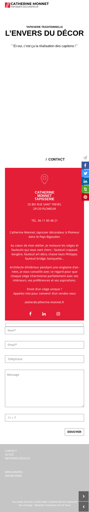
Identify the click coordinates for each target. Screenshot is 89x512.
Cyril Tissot (65, 505)
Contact (11, 450)
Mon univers (14, 472)
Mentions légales (17, 458)
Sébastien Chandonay (45, 505)
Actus (9, 454)
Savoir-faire (13, 475)
